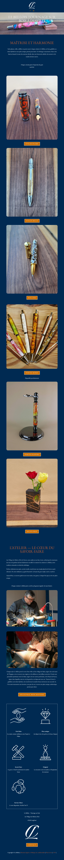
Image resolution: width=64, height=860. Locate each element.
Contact (32, 845)
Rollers (32, 298)
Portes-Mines (32, 373)
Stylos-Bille (32, 221)
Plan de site (49, 852)
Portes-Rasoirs (32, 454)
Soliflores (32, 531)
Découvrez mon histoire (32, 694)
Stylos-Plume (32, 144)
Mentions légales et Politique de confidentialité (33, 852)
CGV (54, 852)
